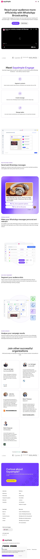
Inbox (20, 493)
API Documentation (22, 522)
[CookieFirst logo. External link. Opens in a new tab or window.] (2, 548)
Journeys (20, 500)
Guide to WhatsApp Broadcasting (25, 513)
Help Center (29, 549)
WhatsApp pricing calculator (24, 520)
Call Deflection (21, 502)
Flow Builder (21, 497)
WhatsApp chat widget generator (25, 518)
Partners (4, 518)
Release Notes (34, 549)
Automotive (4, 493)
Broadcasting (21, 495)
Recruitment (4, 495)
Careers (3, 513)
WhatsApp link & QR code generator (25, 516)
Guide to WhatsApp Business (24, 511)
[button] (36, 1)
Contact (3, 520)
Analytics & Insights (22, 504)
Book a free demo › (11, 480)
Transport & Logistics (6, 497)
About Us (4, 511)
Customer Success (5, 516)
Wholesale (4, 500)
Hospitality (4, 502)
